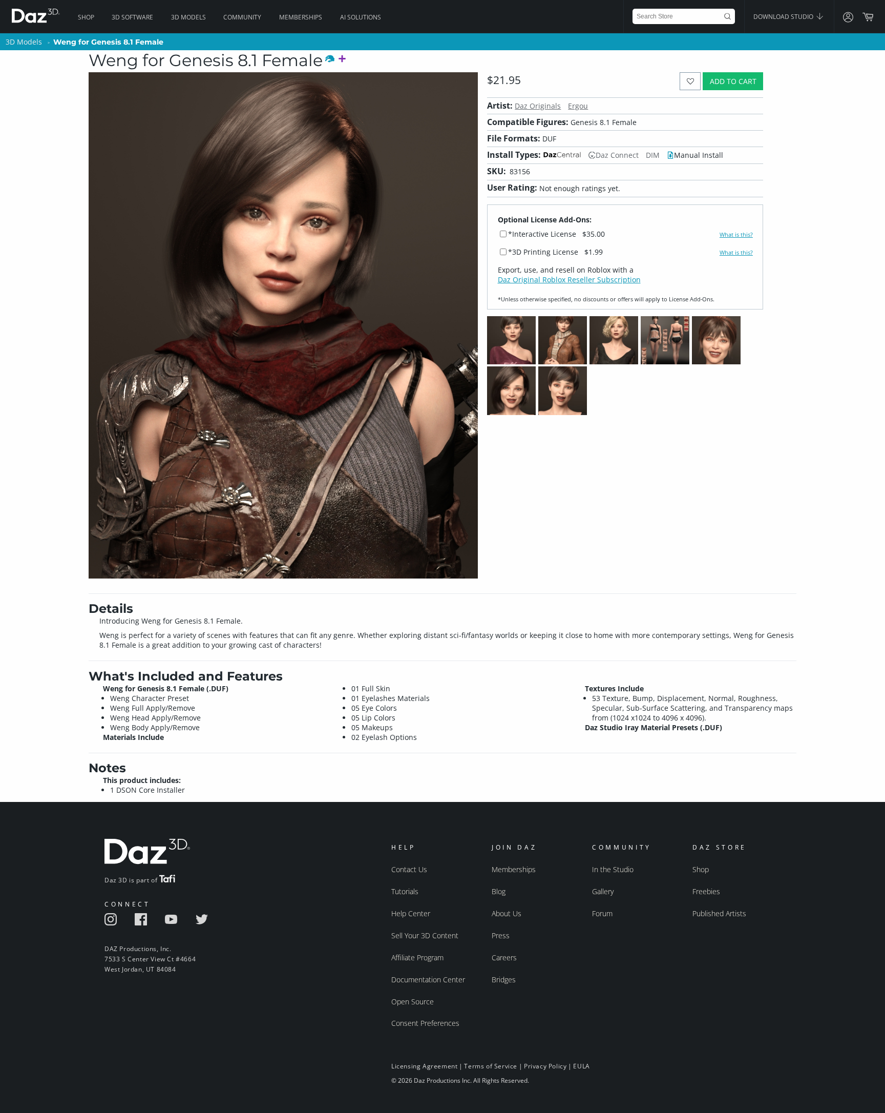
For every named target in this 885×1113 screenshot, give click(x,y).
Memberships (300, 17)
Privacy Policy (545, 1066)
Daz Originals (538, 106)
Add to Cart (733, 81)
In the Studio (613, 869)
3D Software (132, 17)
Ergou (578, 106)
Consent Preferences (425, 1023)
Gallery (603, 891)
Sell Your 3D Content (424, 935)
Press (501, 935)
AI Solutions (360, 17)
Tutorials (404, 891)
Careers (504, 957)
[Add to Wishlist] (690, 81)
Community (242, 17)
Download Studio (784, 16)
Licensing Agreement (424, 1066)
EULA (581, 1066)
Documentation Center (428, 979)
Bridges (504, 979)
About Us (506, 913)
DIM (653, 155)
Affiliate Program (417, 957)
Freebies (706, 891)
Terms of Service (490, 1066)
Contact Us (409, 869)
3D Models (188, 17)
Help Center (410, 913)
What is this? (736, 234)
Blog (498, 891)
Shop (86, 17)
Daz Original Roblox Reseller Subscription (569, 279)
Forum (602, 913)
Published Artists (719, 913)
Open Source (412, 1001)
